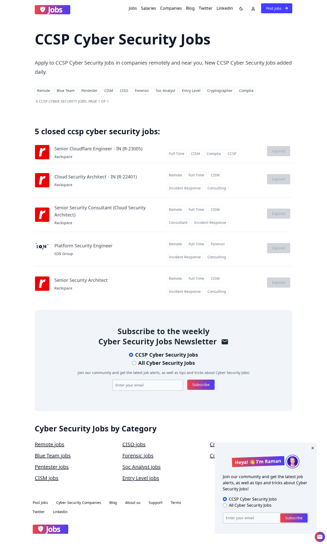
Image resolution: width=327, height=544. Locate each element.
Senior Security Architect (81, 280)
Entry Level (191, 90)
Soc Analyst (165, 90)
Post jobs (274, 8)
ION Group (63, 253)
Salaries (148, 8)
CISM (108, 90)
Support (155, 502)
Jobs (133, 8)
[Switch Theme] (240, 8)
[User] (252, 8)
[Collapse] (320, 537)
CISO (124, 90)
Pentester (89, 90)
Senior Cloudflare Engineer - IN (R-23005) (98, 149)
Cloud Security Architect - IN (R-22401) (95, 177)
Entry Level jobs (140, 478)
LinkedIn (60, 511)
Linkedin (225, 8)
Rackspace (63, 156)
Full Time (176, 153)
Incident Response (185, 188)
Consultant (178, 222)
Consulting (216, 188)
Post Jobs (40, 502)
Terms (176, 502)
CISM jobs (47, 478)
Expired (278, 151)
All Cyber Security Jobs (166, 362)
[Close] (312, 447)
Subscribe (200, 384)
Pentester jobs (52, 466)
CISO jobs (134, 444)
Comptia (246, 90)
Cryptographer (219, 90)
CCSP (232, 153)
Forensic (142, 90)
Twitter (206, 8)
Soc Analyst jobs (141, 466)
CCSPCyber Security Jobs (166, 354)
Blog (190, 8)
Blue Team (66, 90)
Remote (43, 90)
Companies (171, 8)
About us (133, 502)
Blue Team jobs (53, 455)
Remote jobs (49, 444)
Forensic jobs (138, 455)
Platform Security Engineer (83, 246)
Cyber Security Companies (78, 502)
